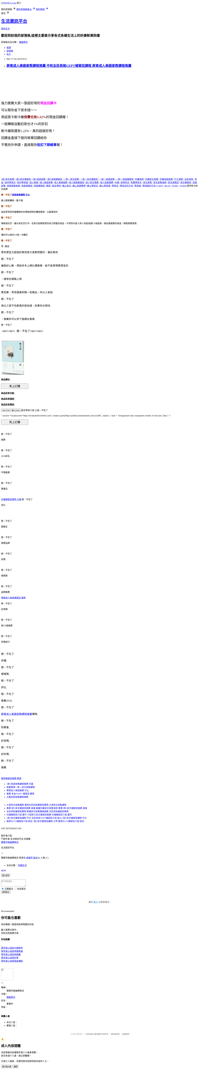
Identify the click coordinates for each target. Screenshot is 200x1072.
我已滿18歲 (6, 1067)
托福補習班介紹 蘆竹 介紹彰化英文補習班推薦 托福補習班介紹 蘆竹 (39, 815)
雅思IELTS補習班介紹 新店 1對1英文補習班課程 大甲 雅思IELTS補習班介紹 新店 (45, 821)
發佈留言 (5, 892)
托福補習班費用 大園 (11, 499)
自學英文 (125, 182)
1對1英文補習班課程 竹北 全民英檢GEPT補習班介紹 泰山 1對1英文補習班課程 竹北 (47, 818)
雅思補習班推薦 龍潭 (11, 778)
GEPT (160, 186)
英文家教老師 (159, 182)
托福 (117, 182)
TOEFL (183, 186)
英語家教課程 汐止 (21, 195)
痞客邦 (29, 858)
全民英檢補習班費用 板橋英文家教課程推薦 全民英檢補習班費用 (38, 811)
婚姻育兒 (23, 42)
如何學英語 (22, 182)
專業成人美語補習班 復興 (13, 598)
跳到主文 (5, 29)
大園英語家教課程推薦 (17, 797)
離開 (15, 1067)
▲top (3, 870)
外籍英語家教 (166, 179)
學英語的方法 (149, 186)
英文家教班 (173, 182)
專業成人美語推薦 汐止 (18, 790)
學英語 (137, 186)
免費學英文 (136, 182)
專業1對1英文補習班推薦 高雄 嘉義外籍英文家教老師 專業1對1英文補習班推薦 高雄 (47, 808)
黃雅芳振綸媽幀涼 (10, 842)
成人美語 (34, 182)
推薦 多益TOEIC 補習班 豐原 (20, 794)
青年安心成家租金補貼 (12, 961)
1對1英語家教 (38, 179)
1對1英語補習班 (54, 179)
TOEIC (175, 186)
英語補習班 (39, 186)
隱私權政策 (115, 1034)
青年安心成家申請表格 (12, 951)
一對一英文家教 (71, 179)
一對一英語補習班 (124, 179)
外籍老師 (139, 179)
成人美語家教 (46, 182)
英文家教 (147, 182)
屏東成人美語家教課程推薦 (16, 714)
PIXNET (80, 1034)
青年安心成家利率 (10, 958)
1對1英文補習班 (23, 179)
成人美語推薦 (60, 182)
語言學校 (56, 186)
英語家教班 (26, 186)
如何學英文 (10, 182)
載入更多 (5, 875)
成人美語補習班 (76, 182)
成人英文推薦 (92, 182)
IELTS (167, 186)
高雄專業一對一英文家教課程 (21, 787)
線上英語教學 (79, 186)
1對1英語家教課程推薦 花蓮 (20, 784)
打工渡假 (178, 179)
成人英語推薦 (106, 182)
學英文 (115, 186)
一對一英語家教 (107, 179)
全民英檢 (188, 179)
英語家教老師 (13, 186)
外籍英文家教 (151, 179)
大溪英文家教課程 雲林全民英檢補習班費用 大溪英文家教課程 (36, 805)
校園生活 (22, 865)
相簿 (9, 47)
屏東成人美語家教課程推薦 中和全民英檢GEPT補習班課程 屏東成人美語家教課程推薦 (69, 65)
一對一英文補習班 (89, 179)
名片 (9, 54)
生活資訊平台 (14, 21)
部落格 (10, 51)
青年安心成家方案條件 (12, 948)
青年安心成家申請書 (11, 954)
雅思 (48, 186)
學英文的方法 (126, 186)
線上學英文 (92, 186)
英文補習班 (185, 182)
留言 (35, 858)
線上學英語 (104, 186)
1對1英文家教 (7, 179)
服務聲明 (125, 1034)
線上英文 (66, 186)
